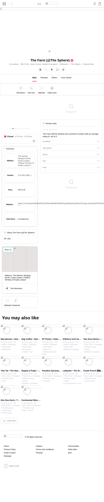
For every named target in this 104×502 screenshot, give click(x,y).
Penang (39, 453)
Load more (11, 421)
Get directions (16, 288)
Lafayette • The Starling (74, 371)
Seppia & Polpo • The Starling (35, 371)
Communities (73, 446)
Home (6, 446)
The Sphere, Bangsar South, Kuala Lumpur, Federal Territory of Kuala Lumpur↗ (26, 160)
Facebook (16, 305)
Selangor (7, 456)
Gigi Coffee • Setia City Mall (34, 339)
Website (41, 93)
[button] (100, 4)
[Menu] (4, 4)
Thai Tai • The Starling (11, 371)
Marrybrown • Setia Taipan (13, 339)
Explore (39, 446)
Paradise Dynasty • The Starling (57, 371)
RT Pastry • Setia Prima (53, 339)
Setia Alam (72, 449)
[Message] (57, 69)
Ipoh (70, 453)
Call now (31, 93)
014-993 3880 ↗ (25, 175)
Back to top (14, 466)
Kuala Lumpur (10, 453)
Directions (20, 93)
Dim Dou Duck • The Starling (14, 400)
